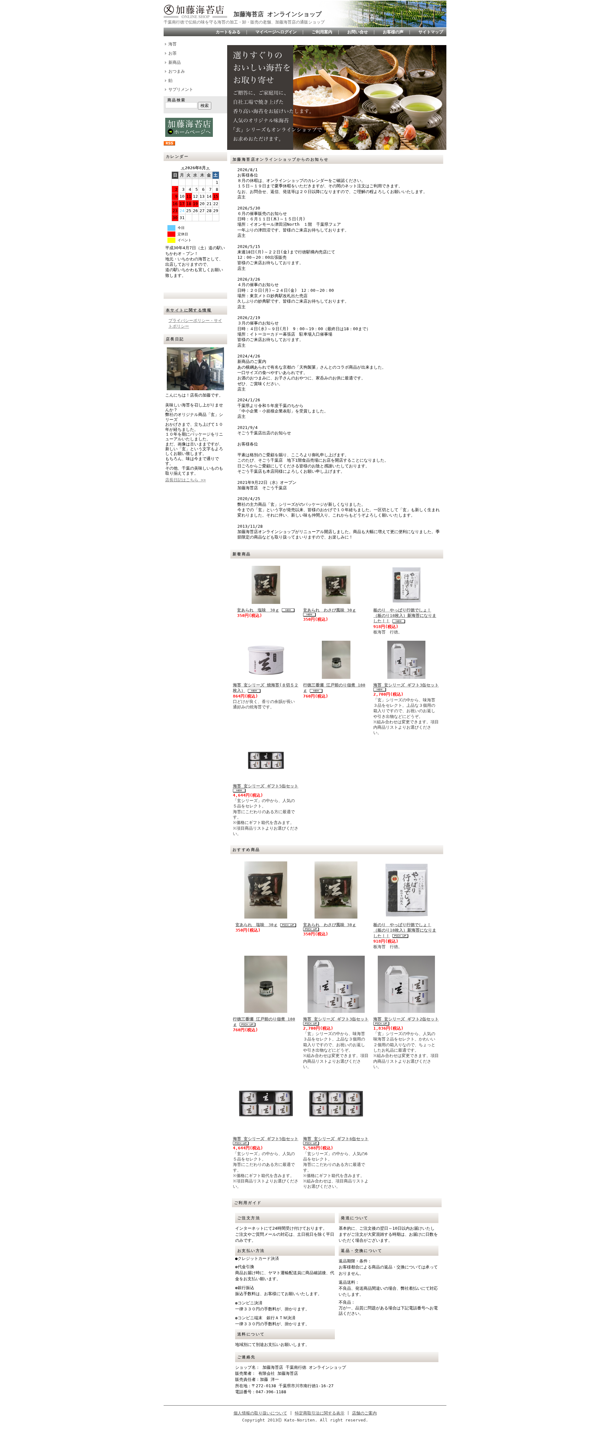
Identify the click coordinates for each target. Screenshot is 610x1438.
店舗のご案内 (364, 1413)
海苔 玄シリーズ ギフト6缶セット (336, 1138)
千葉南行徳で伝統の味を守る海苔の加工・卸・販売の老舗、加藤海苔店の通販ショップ (244, 22)
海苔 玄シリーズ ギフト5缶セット (265, 786)
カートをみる (228, 32)
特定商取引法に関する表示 (319, 1413)
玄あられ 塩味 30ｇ (258, 610)
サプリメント (180, 89)
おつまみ (176, 71)
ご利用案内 (322, 32)
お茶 (172, 53)
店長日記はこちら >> (185, 480)
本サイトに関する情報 (189, 310)
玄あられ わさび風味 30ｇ (329, 610)
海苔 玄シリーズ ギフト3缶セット (406, 685)
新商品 (174, 62)
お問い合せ (357, 32)
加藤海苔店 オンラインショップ (278, 14)
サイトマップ (430, 32)
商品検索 (176, 100)
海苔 (172, 44)
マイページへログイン (276, 32)
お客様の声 (393, 32)
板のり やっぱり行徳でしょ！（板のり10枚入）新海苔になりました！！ (404, 616)
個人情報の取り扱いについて (260, 1413)
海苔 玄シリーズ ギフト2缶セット (406, 1019)
